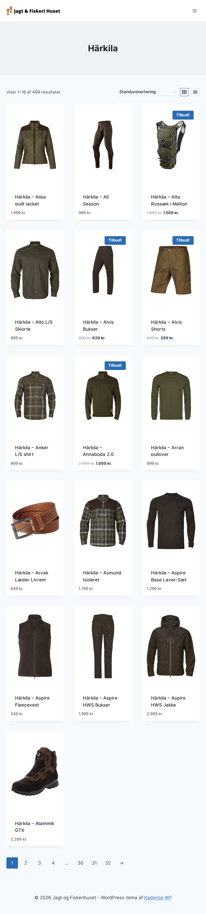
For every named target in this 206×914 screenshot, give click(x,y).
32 (108, 863)
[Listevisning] (195, 92)
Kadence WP (158, 897)
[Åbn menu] (195, 10)
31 (94, 863)
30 (80, 863)
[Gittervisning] (184, 92)
